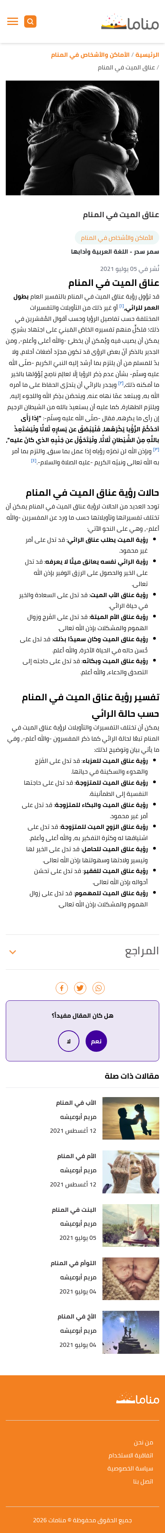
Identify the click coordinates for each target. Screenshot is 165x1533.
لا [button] (69, 1041)
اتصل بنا (143, 1482)
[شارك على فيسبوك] (62, 988)
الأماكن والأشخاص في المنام (117, 237)
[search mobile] (30, 21)
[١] (121, 305)
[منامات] (130, 21)
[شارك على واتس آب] (98, 988)
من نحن (143, 1442)
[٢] (121, 382)
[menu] (12, 21)
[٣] (156, 449)
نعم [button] (96, 1041)
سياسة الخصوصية (130, 1469)
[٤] (33, 460)
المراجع (142, 950)
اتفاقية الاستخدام (131, 1455)
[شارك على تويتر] (80, 988)
